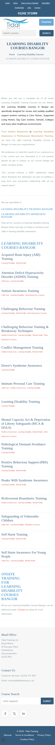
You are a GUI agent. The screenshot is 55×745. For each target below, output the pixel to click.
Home (7, 3)
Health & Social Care (9, 335)
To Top (3, 740)
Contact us (23, 609)
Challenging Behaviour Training (23, 309)
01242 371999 (27, 13)
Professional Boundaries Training (24, 498)
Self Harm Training (14, 534)
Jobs (29, 8)
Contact (37, 8)
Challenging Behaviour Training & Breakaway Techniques (25, 329)
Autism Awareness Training (20, 291)
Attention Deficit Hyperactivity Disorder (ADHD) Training (22, 275)
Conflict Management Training (22, 347)
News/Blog (46, 3)
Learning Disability (8, 263)
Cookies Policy (27, 739)
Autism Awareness (18, 131)
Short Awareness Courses (35, 295)
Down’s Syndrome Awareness (21, 365)
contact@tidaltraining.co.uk (21, 680)
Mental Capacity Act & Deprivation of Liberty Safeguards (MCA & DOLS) (25, 423)
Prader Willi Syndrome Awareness (24, 480)
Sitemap (8, 735)
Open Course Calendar (29, 3)
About (15, 3)
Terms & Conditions (24, 735)
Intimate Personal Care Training (23, 383)
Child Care (5, 281)
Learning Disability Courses (30, 54)
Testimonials (19, 8)
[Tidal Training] (15, 24)
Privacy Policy (44, 735)
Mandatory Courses (32, 525)
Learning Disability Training (20, 401)
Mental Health (21, 263)
